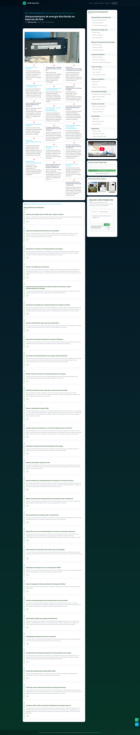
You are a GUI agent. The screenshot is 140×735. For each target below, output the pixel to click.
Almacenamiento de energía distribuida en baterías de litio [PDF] (43, 204)
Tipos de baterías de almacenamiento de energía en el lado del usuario (49, 480)
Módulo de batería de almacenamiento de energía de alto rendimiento (49, 498)
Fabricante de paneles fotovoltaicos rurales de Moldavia (44, 339)
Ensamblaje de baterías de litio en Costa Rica (41, 636)
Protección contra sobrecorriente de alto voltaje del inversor (46, 687)
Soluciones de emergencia (98, 59)
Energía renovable (96, 131)
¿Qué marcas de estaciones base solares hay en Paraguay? (45, 549)
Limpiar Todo (108, 228)
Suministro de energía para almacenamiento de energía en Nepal (48, 305)
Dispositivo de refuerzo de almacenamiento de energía (44, 249)
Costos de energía (96, 67)
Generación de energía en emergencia (101, 62)
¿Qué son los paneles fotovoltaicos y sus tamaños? (42, 231)
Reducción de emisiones (98, 121)
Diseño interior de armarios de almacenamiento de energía (46, 374)
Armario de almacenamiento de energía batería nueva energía (47, 600)
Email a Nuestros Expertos (102, 173)
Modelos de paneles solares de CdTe (38, 462)
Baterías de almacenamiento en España (34, 124)
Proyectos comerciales (97, 104)
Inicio (90, 3)
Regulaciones (95, 128)
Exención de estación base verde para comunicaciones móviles (46, 390)
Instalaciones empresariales (99, 106)
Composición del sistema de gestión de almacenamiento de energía (48, 653)
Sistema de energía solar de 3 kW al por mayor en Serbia (45, 214)
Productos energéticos (97, 79)
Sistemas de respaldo (97, 57)
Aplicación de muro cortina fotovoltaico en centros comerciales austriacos (50, 531)
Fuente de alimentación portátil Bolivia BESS (40, 671)
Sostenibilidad (95, 116)
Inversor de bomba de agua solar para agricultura (42, 323)
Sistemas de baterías (97, 44)
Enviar (106, 224)
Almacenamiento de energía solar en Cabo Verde (42, 515)
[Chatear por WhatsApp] (137, 720)
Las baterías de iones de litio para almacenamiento (53, 89)
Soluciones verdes (96, 124)
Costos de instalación (97, 37)
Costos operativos (96, 72)
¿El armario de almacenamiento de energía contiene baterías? (46, 356)
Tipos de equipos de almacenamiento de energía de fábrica (45, 584)
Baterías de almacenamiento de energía (103, 42)
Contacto (114, 3)
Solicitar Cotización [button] (102, 170)
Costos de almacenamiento (99, 74)
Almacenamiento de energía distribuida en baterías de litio (58, 13)
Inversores (94, 84)
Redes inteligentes (96, 99)
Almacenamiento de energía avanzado (101, 94)
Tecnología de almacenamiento (100, 25)
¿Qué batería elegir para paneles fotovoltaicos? (41, 618)
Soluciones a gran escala (98, 109)
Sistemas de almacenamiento (99, 20)
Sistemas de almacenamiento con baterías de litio (34, 86)
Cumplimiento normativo (98, 133)
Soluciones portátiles (97, 47)
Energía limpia (95, 118)
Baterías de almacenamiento (99, 87)
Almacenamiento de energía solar (101, 17)
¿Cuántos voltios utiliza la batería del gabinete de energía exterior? (48, 705)
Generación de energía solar (99, 30)
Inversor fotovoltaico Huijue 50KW (37, 408)
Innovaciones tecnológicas (99, 91)
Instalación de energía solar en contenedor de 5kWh (43, 567)
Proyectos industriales (97, 111)
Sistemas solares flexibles (98, 96)
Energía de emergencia (98, 54)
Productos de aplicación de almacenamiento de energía (44, 446)
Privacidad (90, 732)
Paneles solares (96, 32)
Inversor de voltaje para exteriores (37, 267)
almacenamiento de (36, 13)
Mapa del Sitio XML (97, 732)
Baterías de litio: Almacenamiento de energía (33, 162)
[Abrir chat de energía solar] (137, 724)
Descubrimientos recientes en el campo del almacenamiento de (53, 109)
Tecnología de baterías (97, 50)
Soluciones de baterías (97, 22)
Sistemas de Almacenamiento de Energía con (33, 142)
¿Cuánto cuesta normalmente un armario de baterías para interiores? (49, 428)
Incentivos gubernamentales (99, 136)
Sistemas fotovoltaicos (97, 35)
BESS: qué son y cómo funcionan (32, 68)
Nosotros (107, 3)
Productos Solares (98, 3)
